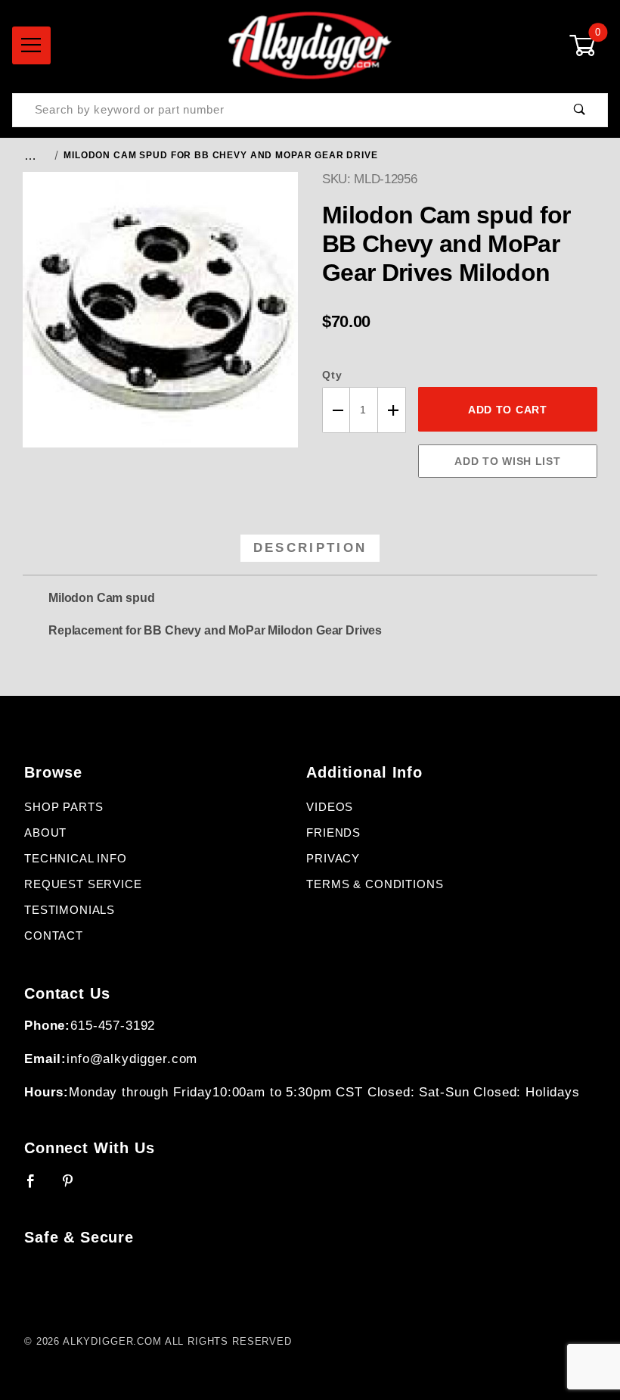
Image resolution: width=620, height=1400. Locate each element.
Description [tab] (310, 548)
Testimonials (69, 910)
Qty (332, 375)
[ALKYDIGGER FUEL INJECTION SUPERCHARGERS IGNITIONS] (310, 45)
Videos (329, 807)
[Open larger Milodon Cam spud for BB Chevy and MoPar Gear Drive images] (160, 321)
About (45, 833)
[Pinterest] (74, 1187)
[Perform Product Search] (579, 110)
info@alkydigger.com (132, 1059)
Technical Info (75, 859)
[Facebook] (37, 1187)
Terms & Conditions (374, 884)
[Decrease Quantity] (336, 410)
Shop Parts (64, 807)
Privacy (333, 859)
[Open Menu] (31, 45)
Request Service (83, 884)
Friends (333, 833)
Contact (53, 936)
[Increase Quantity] (392, 410)
